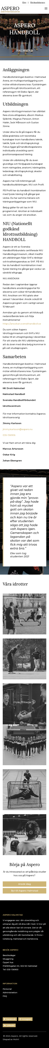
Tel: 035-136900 (10, 969)
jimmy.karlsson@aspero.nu (18, 429)
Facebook (11, 1019)
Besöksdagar (9, 955)
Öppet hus (8, 962)
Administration (10, 992)
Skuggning (8, 959)
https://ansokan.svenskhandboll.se (22, 323)
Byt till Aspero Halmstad (24, 890)
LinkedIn (10, 1025)
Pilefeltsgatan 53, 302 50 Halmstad (20, 966)
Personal (7, 989)
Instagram (26, 1019)
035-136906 (9, 435)
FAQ (5, 996)
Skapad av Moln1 (11, 1039)
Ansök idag (24, 884)
